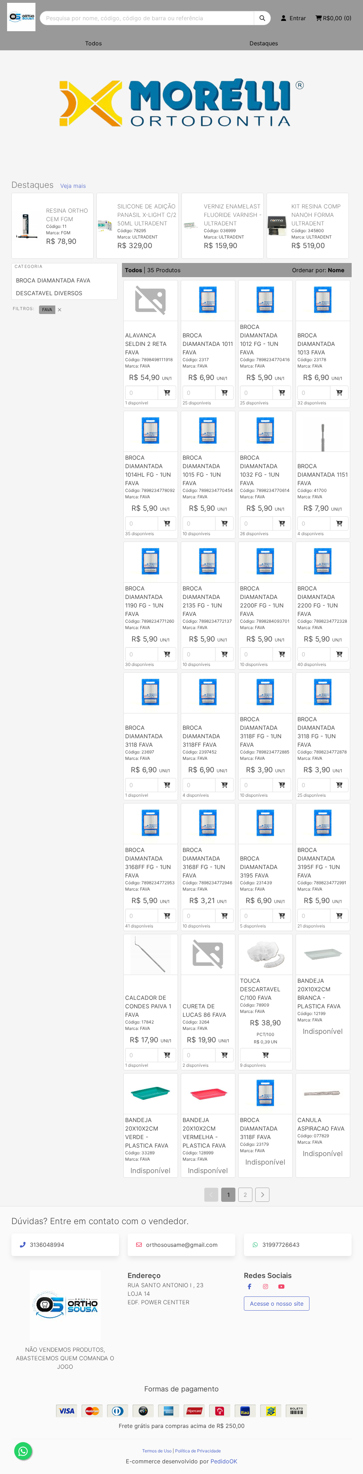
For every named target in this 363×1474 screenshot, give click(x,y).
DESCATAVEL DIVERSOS (49, 293)
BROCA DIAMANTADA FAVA (53, 280)
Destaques (264, 43)
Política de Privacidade (198, 1450)
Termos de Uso (157, 1450)
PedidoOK (224, 1461)
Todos (93, 43)
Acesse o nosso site (276, 1303)
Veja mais (73, 185)
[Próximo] (262, 1195)
